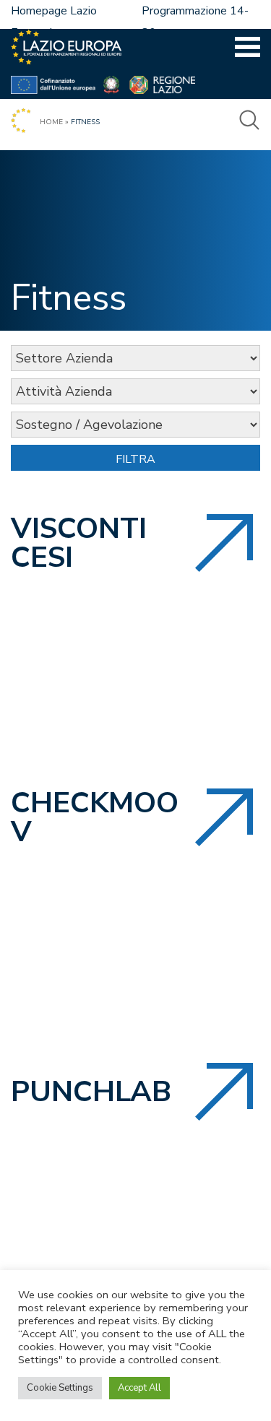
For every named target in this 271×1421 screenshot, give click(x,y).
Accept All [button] (139, 1387)
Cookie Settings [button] (60, 1387)
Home (51, 122)
